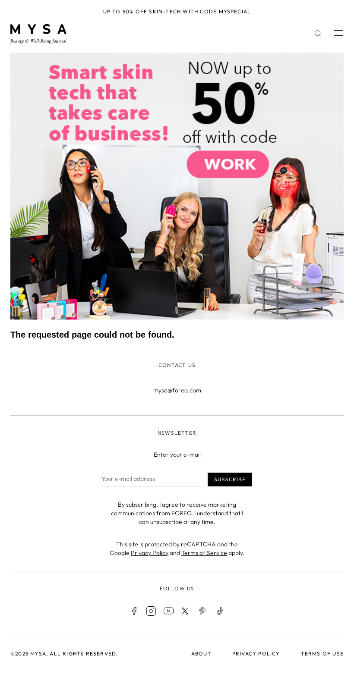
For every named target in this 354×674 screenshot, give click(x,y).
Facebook (134, 611)
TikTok (220, 611)
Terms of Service (204, 553)
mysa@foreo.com (177, 390)
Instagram (151, 611)
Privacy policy (256, 653)
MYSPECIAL (235, 11)
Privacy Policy (149, 553)
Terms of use (322, 653)
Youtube (168, 611)
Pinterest (203, 611)
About (201, 653)
